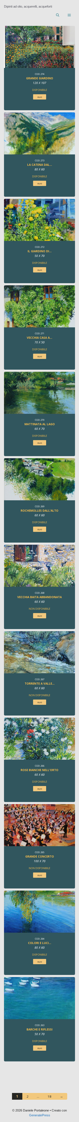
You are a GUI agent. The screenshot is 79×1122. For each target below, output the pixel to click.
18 (51, 1096)
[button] (57, 15)
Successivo (61, 1096)
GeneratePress (39, 1115)
